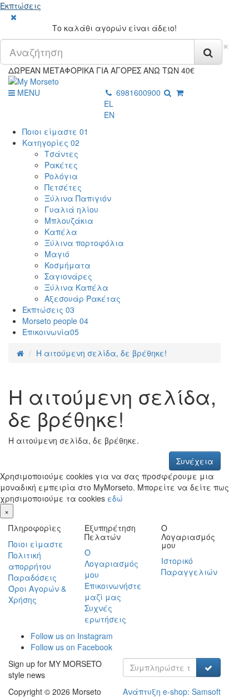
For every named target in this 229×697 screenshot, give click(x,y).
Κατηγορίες (50, 142)
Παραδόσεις (32, 577)
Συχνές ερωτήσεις (105, 613)
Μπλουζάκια (68, 220)
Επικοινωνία (50, 331)
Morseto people (55, 320)
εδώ (115, 498)
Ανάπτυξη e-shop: (172, 691)
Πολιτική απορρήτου (29, 560)
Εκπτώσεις (20, 5)
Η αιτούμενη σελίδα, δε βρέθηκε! (101, 353)
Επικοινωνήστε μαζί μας (113, 591)
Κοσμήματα (67, 265)
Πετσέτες (63, 187)
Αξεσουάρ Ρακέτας (82, 298)
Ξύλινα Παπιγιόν (77, 198)
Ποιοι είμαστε (55, 131)
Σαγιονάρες (68, 276)
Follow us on (72, 635)
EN (109, 114)
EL (108, 103)
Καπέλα (60, 231)
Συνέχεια (194, 461)
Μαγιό (56, 253)
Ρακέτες (61, 164)
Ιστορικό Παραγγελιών (189, 566)
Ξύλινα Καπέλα (76, 287)
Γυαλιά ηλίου (71, 209)
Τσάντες (61, 153)
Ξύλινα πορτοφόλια (84, 242)
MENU (27, 92)
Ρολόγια (61, 175)
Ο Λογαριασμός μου (111, 563)
